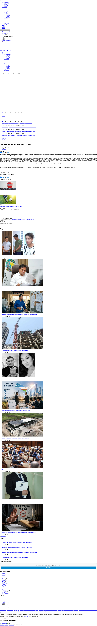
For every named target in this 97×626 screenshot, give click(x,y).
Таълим (7, 60)
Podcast (5, 6)
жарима (77, 610)
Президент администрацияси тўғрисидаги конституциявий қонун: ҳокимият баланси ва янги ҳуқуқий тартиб (16, 469)
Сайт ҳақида (7, 625)
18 (2, 603)
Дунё (7, 10)
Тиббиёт (7, 9)
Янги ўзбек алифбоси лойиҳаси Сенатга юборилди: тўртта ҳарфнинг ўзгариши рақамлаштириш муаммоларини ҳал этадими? (18, 135)
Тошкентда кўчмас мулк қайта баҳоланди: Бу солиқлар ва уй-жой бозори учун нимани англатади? (15, 350)
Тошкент (59, 610)
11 (2, 602)
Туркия (62, 610)
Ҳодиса (3, 137)
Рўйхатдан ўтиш (5, 33)
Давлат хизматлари (9, 21)
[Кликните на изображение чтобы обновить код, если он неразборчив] (22, 219)
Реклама (10, 625)
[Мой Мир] (3, 152)
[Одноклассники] (2, 152)
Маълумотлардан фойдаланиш (7, 31)
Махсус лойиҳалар (5, 53)
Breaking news (4, 7)
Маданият (4, 586)
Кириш (5, 34)
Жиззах (3, 27)
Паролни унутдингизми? (6, 40)
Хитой (68, 610)
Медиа (5, 12)
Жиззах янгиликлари (4, 141)
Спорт (3, 25)
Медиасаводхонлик (5, 2)
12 (3, 602)
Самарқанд (50, 610)
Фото (7, 13)
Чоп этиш (4, 149)
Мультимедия (6, 3)
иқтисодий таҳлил (93, 610)
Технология (4, 589)
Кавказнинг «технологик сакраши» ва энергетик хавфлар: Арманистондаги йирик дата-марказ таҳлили (15, 438)
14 (5, 602)
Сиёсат (3, 28)
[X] (5, 152)
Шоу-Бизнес (6, 23)
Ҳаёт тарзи (8, 11)
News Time (6, 5)
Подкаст (3, 592)
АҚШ (16, 610)
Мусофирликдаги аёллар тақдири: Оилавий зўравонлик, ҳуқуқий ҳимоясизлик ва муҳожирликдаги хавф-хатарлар (17, 123)
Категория (6, 18)
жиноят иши (83, 610)
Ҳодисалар (4, 591)
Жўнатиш (2, 220)
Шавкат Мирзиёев (72, 610)
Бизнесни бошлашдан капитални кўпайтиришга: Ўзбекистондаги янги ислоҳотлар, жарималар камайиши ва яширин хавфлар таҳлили (19, 314)
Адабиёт (3, 573)
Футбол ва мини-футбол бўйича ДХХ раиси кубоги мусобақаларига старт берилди (11, 206)
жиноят (80, 610)
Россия (47, 610)
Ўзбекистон (4, 610)
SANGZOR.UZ (5, 50)
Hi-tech (5, 24)
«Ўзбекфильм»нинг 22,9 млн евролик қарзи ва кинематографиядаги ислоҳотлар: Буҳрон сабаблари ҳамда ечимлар (17, 547)
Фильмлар (8, 15)
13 (4, 602)
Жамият (5, 22)
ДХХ (18, 610)
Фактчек (5, 4)
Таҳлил (3, 26)
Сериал (7, 16)
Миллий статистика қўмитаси (33, 610)
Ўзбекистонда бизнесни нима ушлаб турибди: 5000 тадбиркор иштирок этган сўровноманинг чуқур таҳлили (16, 410)
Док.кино (8, 17)
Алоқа (3, 32)
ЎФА (1, 610)
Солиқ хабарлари (9, 20)
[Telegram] (8, 152)
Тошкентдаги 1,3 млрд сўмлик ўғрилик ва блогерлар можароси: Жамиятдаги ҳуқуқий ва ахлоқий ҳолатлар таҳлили (17, 256)
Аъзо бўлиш (48, 567)
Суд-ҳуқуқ (6, 69)
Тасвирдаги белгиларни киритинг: (6, 218)
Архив (9, 141)
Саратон (53, 610)
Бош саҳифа (4, 52)
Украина (65, 610)
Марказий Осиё (25, 610)
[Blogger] (6, 152)
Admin (3, 146)
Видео (7, 14)
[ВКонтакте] (1, 152)
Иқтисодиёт (8, 19)
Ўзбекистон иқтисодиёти (11, 610)
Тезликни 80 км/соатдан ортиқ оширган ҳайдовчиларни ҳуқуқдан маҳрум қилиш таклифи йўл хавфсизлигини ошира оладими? (18, 131)
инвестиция (88, 610)
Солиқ (56, 610)
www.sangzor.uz (25, 616)
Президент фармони (42, 610)
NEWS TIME (4, 583)
